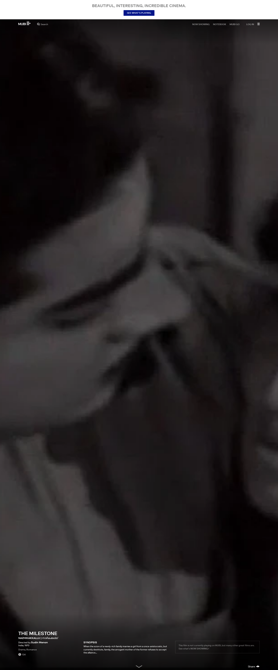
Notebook (219, 24)
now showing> (199, 648)
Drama (21, 649)
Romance (31, 649)
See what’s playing (139, 12)
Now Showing (201, 24)
